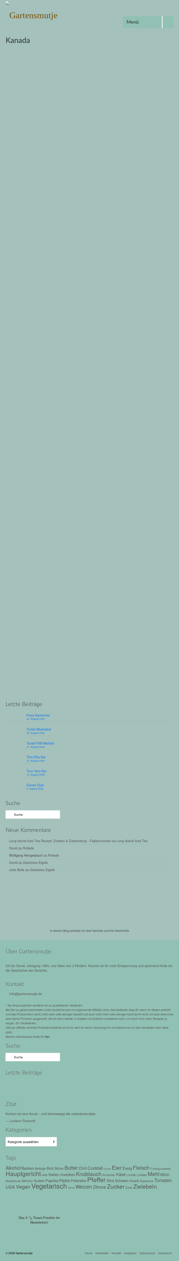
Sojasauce (146, 1181)
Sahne (138, 364)
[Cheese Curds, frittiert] (89, 590)
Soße (164, 528)
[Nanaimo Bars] (89, 263)
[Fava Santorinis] (15, 1085)
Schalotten (152, 528)
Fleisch (141, 1167)
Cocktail (95, 1168)
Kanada (48, 206)
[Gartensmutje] (89, 14)
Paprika (51, 1180)
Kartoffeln (84, 528)
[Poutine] (89, 427)
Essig (127, 1168)
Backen (16, 364)
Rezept (35, 167)
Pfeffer (128, 528)
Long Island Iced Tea (132, 840)
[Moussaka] (154, 1085)
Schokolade (150, 364)
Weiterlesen (23, 193)
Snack (88, 692)
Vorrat (71, 1187)
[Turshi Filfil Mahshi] (55, 1085)
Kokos (72, 364)
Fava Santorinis (38, 715)
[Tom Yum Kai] (95, 1085)
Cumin (107, 1168)
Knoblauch (89, 1174)
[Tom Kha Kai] (75, 1085)
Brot (29, 206)
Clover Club (35, 785)
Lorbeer (142, 1175)
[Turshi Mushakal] (35, 1085)
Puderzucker (124, 364)
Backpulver (18, 206)
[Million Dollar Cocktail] (134, 1085)
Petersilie (78, 1180)
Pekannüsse (95, 364)
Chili (83, 1168)
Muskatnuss (114, 528)
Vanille (164, 364)
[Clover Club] (114, 1085)
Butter (26, 364)
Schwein (122, 1180)
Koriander (109, 1175)
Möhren (27, 1180)
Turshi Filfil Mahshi (40, 743)
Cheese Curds (38, 528)
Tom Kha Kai (36, 757)
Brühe (15, 528)
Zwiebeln (145, 1186)
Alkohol (13, 1167)
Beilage (40, 1168)
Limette (131, 1175)
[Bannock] (89, 104)
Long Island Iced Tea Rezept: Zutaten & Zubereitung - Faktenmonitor (60, 840)
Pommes (139, 528)
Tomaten (163, 1180)
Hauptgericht (57, 528)
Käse (95, 528)
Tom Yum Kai (36, 771)
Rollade (28, 848)
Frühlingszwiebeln (161, 1168)
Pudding (109, 364)
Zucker (30, 369)
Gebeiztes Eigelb (35, 862)
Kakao (42, 364)
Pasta (64, 1180)
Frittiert (37, 206)
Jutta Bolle (16, 869)
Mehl (58, 206)
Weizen (93, 206)
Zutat (128, 1187)
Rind (110, 1180)
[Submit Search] (9, 814)
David (13, 848)
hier (47, 1037)
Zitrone (99, 1187)
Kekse (62, 364)
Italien (54, 1174)
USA (96, 692)
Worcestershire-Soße (50, 533)
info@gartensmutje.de (25, 993)
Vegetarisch (79, 206)
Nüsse (81, 364)
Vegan (66, 206)
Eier (33, 364)
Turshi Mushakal (39, 729)
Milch (164, 1174)
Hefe (45, 1175)
